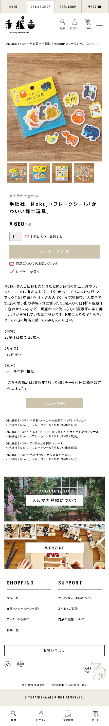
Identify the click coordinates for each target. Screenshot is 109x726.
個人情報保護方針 (34, 685)
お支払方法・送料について (75, 598)
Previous (12, 108)
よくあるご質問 (68, 608)
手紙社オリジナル (87, 432)
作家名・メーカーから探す (46, 420)
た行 (69, 432)
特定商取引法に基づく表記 (69, 685)
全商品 (34, 43)
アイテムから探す (40, 443)
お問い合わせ (54, 650)
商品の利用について (71, 619)
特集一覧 (13, 630)
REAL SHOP (68, 7)
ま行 (69, 420)
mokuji (67, 455)
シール (59, 443)
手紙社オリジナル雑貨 (43, 455)
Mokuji (81, 420)
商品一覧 (13, 598)
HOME (13, 7)
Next (97, 108)
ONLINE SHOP (40, 7)
